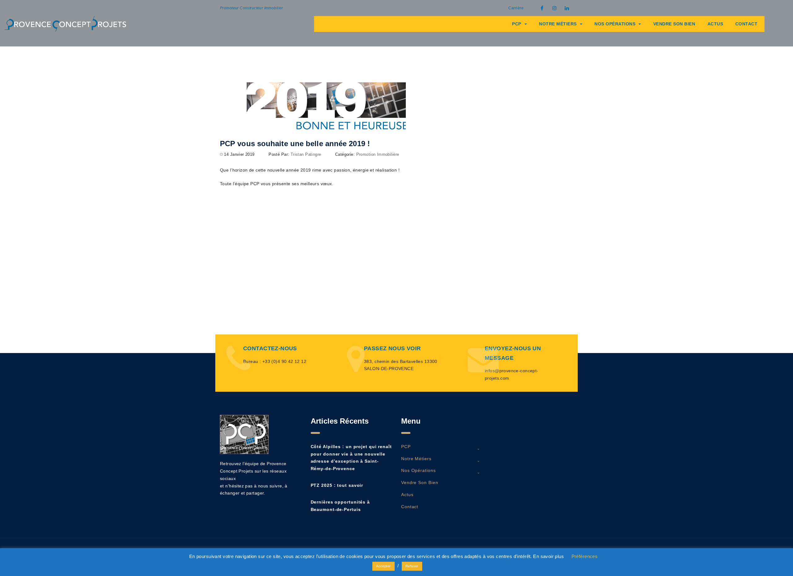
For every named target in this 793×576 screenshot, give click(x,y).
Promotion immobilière (377, 154)
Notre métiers (558, 23)
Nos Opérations (614, 23)
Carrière (516, 8)
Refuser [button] (411, 566)
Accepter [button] (383, 566)
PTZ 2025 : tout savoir (337, 485)
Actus (715, 23)
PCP (516, 23)
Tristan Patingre (306, 154)
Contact (746, 23)
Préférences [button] (585, 556)
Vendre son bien (674, 23)
